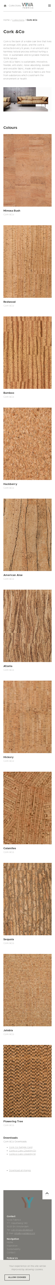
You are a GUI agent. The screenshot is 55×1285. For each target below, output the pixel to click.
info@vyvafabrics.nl (24, 1233)
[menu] (49, 5)
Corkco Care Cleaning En (22, 1151)
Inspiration (12, 1246)
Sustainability (14, 1249)
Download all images (20, 1170)
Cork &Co (8, 214)
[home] (5, 5)
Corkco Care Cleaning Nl (22, 1154)
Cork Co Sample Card (20, 1147)
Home (10, 1242)
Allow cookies (17, 1277)
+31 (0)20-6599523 (22, 1230)
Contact (11, 1252)
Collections (15, 6)
